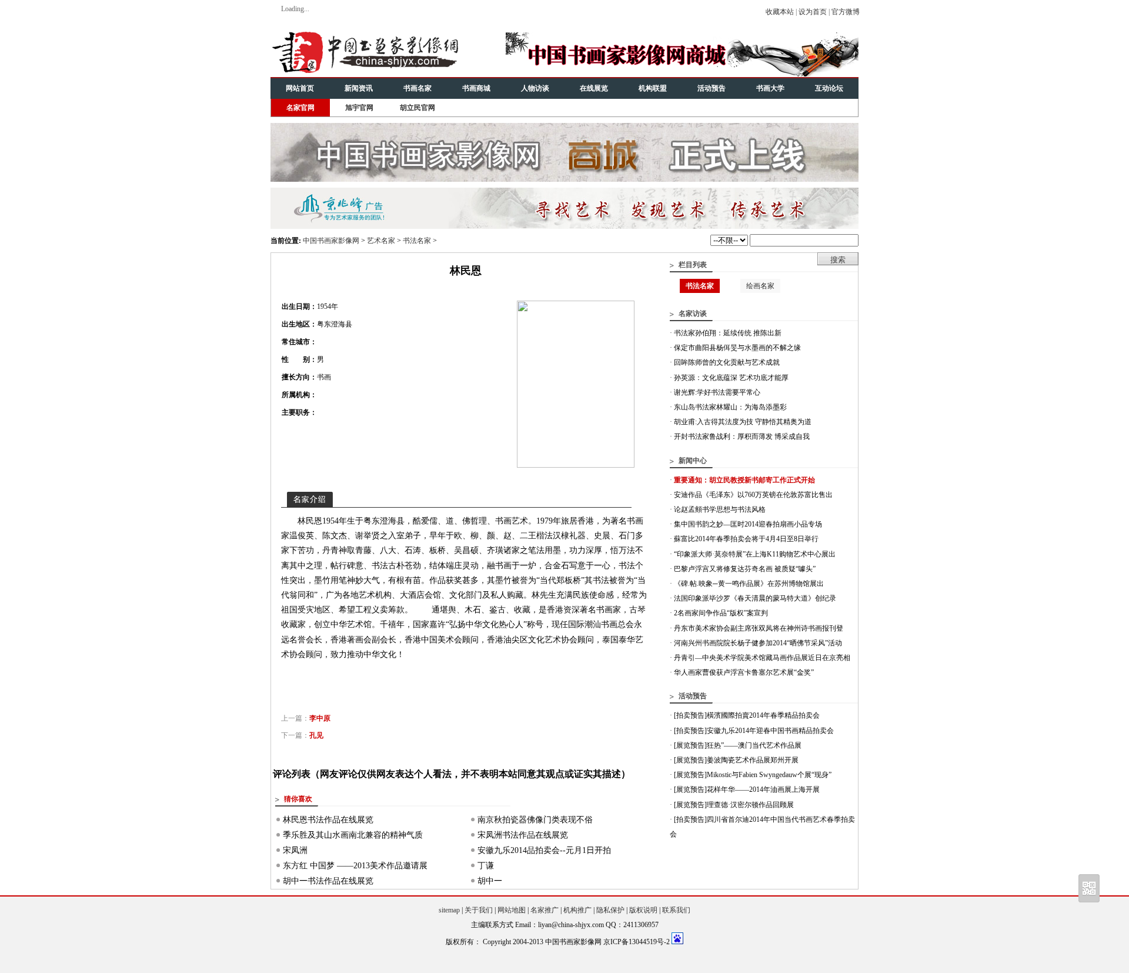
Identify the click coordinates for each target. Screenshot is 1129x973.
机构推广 (577, 910)
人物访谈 (535, 88)
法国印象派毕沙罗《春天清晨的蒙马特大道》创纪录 (755, 598)
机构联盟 (653, 88)
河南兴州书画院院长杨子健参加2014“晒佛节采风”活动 (758, 643)
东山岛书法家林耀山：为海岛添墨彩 (730, 407)
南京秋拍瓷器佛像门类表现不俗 (535, 819)
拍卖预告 (690, 715)
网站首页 (300, 88)
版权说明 (643, 910)
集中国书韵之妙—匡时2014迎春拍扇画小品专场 (748, 524)
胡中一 (489, 881)
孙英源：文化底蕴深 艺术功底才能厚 (731, 378)
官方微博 (845, 12)
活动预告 (711, 88)
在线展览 (594, 88)
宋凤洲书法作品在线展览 (522, 835)
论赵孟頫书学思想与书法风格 (720, 509)
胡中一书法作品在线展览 (328, 881)
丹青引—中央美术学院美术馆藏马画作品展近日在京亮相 (762, 658)
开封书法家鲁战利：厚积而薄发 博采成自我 (742, 436)
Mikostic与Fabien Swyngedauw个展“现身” (769, 775)
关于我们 (479, 910)
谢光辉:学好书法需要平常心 (717, 392)
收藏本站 (780, 12)
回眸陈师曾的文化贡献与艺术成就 (727, 362)
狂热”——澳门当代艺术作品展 (754, 745)
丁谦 (485, 865)
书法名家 (417, 240)
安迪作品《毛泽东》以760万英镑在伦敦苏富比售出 (753, 495)
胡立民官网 (417, 108)
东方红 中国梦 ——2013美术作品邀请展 (355, 865)
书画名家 (417, 88)
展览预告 (690, 745)
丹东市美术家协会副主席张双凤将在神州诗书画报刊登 (758, 628)
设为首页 (813, 12)
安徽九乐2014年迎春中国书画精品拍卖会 (770, 731)
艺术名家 (381, 240)
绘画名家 (760, 286)
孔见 (316, 735)
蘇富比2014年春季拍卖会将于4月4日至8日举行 (746, 539)
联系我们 (676, 910)
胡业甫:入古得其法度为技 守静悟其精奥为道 (742, 422)
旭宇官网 (359, 108)
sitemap (449, 910)
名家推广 (544, 910)
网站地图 (511, 910)
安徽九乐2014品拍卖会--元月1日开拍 (544, 850)
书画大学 (770, 88)
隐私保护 (610, 910)
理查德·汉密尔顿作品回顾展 (750, 805)
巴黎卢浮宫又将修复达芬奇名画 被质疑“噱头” (745, 569)
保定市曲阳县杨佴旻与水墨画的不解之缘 (737, 348)
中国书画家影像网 (331, 240)
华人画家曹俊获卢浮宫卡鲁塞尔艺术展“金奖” (744, 672)
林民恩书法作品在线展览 (328, 819)
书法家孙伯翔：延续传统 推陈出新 (727, 333)
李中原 (319, 718)
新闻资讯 (359, 88)
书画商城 (476, 88)
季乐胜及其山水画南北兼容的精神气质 (353, 835)
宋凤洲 (295, 850)
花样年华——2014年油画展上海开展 (763, 789)
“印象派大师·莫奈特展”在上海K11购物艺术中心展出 (755, 554)
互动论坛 (829, 88)
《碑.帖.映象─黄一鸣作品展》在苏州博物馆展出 (749, 583)
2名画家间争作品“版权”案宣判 (721, 613)
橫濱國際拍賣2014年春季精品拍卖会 (763, 715)
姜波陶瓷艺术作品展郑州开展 (753, 760)
